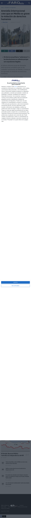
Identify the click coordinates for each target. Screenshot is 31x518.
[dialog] (15, 259)
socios (15, 86)
